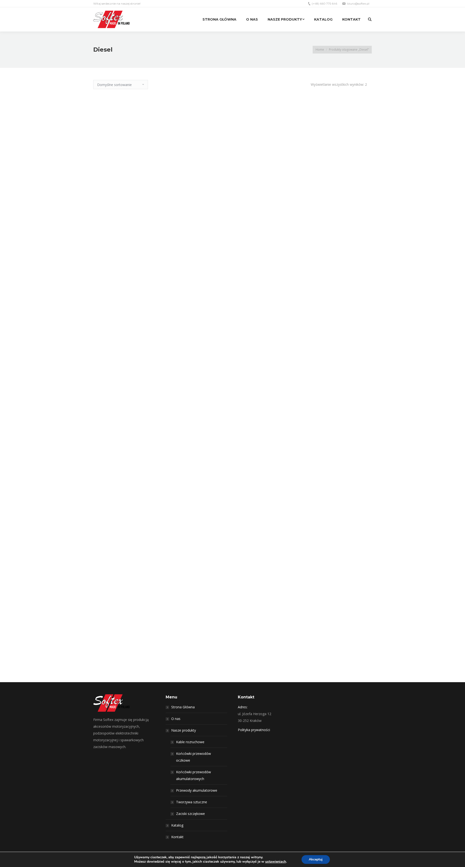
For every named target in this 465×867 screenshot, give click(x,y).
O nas (175, 718)
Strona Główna (183, 707)
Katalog (177, 825)
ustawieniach (275, 861)
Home (320, 49)
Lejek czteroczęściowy (232, 387)
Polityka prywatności (254, 729)
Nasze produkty (183, 730)
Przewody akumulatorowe (196, 790)
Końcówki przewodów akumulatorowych (193, 775)
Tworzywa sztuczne (191, 802)
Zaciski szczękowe (190, 813)
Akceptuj (316, 859)
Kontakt (177, 837)
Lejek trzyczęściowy (232, 678)
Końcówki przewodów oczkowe (193, 757)
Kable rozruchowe (190, 742)
